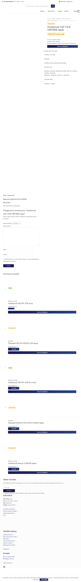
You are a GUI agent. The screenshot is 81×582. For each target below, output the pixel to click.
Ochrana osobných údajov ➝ (10, 511)
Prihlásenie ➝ (6, 549)
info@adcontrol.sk (9, 558)
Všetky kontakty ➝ (8, 563)
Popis (4, 195)
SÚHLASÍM (44, 579)
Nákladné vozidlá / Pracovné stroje (60, 43)
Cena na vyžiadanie (62, 46)
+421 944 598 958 (9, 556)
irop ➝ (4, 515)
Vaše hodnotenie (7, 223)
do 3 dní (13, 349)
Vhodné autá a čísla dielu (50, 51)
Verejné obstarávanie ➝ (9, 513)
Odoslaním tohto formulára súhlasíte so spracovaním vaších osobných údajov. (24, 493)
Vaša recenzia (7, 226)
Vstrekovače (54, 20)
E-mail (5, 254)
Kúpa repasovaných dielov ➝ (10, 536)
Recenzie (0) (10, 195)
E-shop (49, 18)
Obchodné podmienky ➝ (9, 509)
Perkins (59, 39)
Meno (5, 249)
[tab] (4, 195)
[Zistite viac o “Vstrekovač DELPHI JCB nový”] (11, 308)
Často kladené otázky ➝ (9, 541)
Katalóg (53, 18)
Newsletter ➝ (6, 538)
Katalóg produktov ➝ (8, 534)
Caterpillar (54, 39)
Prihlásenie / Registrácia (66, 1)
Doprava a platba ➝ (8, 543)
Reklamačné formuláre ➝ (9, 545)
